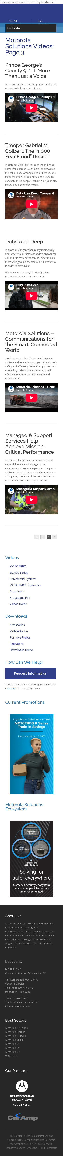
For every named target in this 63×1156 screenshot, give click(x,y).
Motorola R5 (12, 1048)
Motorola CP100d (15, 1032)
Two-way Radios (18, 1143)
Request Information (30, 673)
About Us (32, 1147)
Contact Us (51, 1147)
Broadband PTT (20, 598)
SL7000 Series (18, 573)
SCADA (32, 1143)
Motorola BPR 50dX (16, 1028)
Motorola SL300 (14, 1040)
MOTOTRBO (17, 566)
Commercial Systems (23, 579)
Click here (10, 688)
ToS (41, 1147)
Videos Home (18, 604)
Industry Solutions (15, 1147)
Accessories (17, 591)
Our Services (45, 1143)
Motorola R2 (12, 1044)
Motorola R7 (12, 1052)
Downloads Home (21, 650)
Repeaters (16, 644)
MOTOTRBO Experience (25, 585)
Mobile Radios (18, 631)
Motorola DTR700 (15, 1036)
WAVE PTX (11, 1056)
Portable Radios (19, 637)
